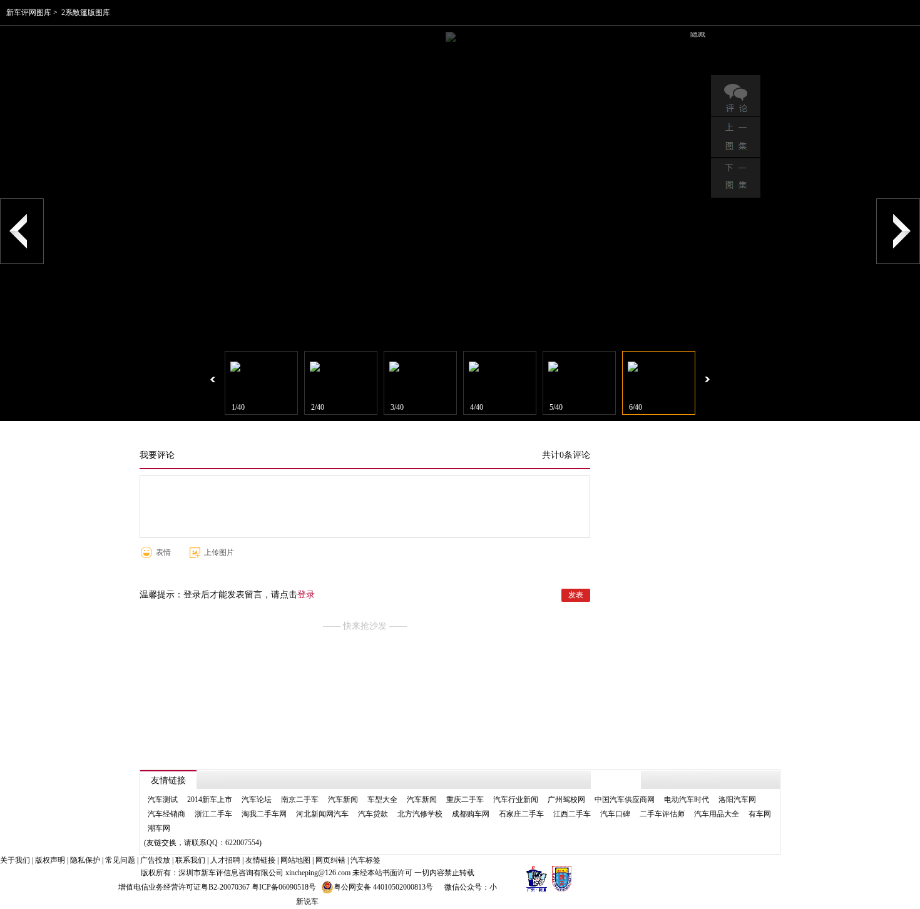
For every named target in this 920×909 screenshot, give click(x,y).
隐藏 (697, 33)
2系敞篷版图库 (85, 12)
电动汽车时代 (686, 799)
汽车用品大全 (716, 814)
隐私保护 (85, 860)
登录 (306, 594)
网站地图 (295, 860)
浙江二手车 (213, 814)
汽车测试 (163, 799)
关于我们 (15, 860)
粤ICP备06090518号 (284, 887)
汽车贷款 (373, 814)
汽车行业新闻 (515, 799)
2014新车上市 (209, 799)
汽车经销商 (166, 814)
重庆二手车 (465, 799)
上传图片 (219, 552)
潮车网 (159, 828)
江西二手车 (572, 814)
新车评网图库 (28, 12)
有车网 (760, 814)
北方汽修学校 (419, 814)
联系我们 (190, 860)
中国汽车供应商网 (625, 799)
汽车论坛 (257, 799)
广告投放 (155, 860)
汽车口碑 (615, 814)
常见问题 (120, 860)
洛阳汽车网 (737, 799)
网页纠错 (330, 860)
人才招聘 (225, 860)
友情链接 (260, 860)
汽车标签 (365, 860)
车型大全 (382, 799)
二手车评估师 (662, 814)
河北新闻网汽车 (322, 814)
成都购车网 (470, 814)
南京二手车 (300, 799)
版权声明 (50, 860)
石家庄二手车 (521, 814)
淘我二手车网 (264, 814)
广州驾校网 (566, 799)
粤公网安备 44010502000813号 (383, 887)
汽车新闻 (343, 799)
